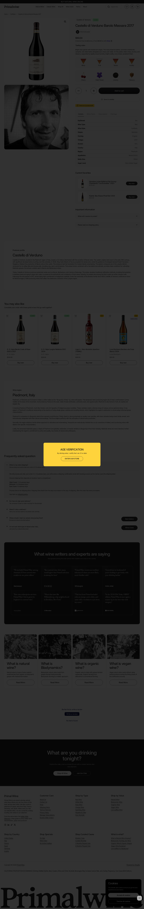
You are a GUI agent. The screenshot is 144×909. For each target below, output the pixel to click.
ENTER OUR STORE (72, 459)
